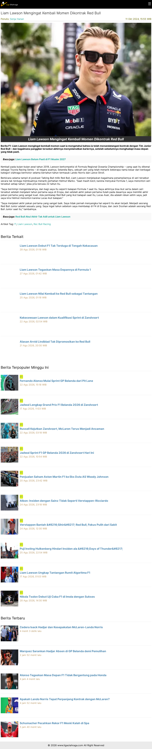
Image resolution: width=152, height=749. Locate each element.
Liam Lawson (25, 224)
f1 (15, 224)
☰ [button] (149, 4)
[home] (9, 5)
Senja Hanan (17, 18)
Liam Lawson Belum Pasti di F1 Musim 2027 (40, 159)
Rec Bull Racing (42, 224)
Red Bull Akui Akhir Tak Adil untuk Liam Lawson (42, 216)
